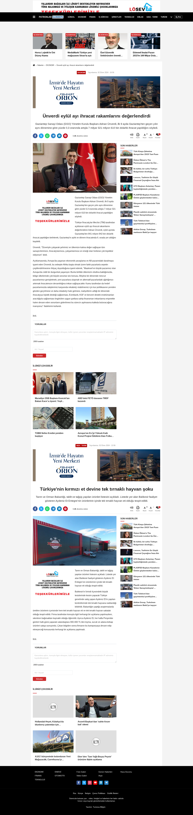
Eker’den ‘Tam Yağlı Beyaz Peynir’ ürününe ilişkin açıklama (95, 758)
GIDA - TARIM (152, 17)
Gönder (39, 356)
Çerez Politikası (98, 793)
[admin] (106, 782)
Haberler (40, 65)
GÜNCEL (71, 17)
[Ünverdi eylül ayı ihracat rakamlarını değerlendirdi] (74, 168)
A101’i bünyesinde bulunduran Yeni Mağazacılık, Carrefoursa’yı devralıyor (53, 758)
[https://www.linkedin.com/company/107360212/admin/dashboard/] (101, 782)
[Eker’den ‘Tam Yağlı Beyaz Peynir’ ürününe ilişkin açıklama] (96, 741)
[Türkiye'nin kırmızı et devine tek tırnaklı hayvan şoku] (74, 541)
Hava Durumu (126, 772)
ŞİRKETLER (116, 17)
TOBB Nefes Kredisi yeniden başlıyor (49, 434)
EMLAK (140, 17)
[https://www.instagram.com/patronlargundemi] (90, 782)
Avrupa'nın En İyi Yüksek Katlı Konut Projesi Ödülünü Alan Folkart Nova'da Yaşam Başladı (95, 435)
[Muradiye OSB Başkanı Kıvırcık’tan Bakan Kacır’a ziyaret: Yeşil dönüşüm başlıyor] (53, 383)
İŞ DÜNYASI (103, 17)
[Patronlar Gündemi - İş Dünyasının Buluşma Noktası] (51, 17)
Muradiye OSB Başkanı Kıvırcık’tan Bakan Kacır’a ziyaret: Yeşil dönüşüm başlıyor (52, 400)
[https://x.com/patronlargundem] (84, 782)
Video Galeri (82, 776)
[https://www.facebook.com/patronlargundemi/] (78, 782)
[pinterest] (65, 135)
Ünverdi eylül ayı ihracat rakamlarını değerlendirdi (75, 65)
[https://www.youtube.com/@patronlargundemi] (95, 782)
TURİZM (164, 17)
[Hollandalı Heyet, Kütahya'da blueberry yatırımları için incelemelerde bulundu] (53, 707)
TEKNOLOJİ (129, 17)
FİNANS (92, 17)
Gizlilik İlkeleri (112, 793)
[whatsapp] (47, 135)
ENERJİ (58, 772)
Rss (74, 793)
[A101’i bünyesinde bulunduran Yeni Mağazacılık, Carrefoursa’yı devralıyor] (53, 741)
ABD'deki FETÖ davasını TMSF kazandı (93, 399)
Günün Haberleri (105, 772)
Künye (80, 793)
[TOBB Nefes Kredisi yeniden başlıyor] (53, 418)
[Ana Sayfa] (34, 65)
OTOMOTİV (60, 776)
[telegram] (53, 135)
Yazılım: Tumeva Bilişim (95, 807)
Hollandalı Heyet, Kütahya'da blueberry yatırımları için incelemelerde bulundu (49, 723)
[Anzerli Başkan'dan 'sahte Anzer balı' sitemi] (96, 707)
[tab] (40, 324)
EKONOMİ (82, 17)
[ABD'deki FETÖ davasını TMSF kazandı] (96, 383)
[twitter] (41, 135)
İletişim (88, 793)
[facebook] (35, 135)
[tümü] (171, 17)
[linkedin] (59, 135)
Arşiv (100, 776)
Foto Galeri (81, 772)
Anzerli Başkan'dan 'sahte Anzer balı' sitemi (94, 723)
